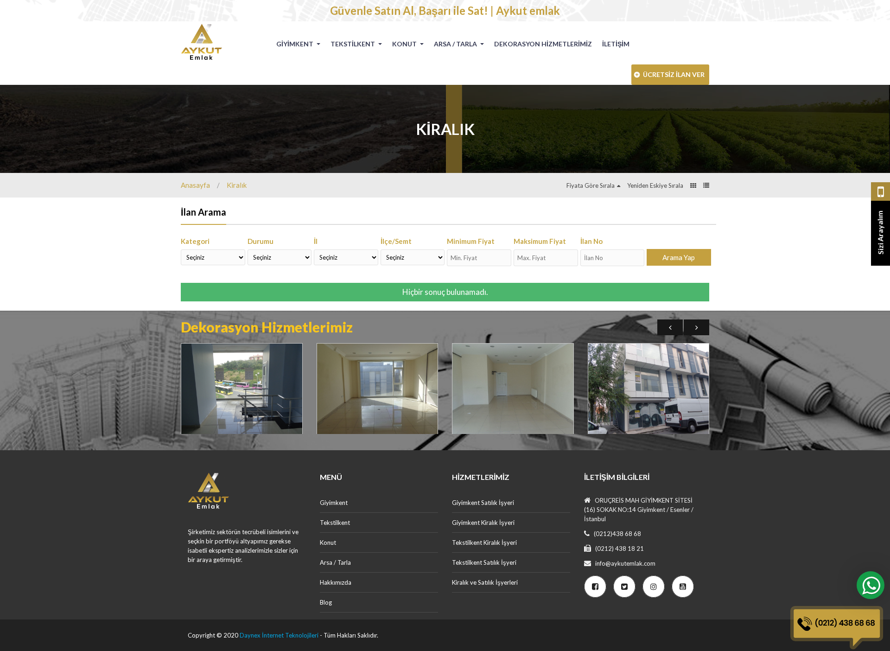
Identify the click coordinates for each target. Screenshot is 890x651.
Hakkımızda (335, 582)
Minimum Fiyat (471, 241)
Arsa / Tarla (456, 44)
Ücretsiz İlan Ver (674, 74)
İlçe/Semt (396, 241)
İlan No (591, 241)
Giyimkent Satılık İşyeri (483, 502)
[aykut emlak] (205, 41)
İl (316, 241)
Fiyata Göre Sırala (590, 185)
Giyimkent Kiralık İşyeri (483, 522)
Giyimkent (295, 44)
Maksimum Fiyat (540, 241)
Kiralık (237, 185)
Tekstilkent (353, 44)
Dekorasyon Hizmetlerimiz (543, 44)
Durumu (260, 241)
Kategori (195, 241)
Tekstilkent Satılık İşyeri (484, 562)
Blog (326, 602)
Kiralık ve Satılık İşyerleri (485, 582)
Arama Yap (678, 257)
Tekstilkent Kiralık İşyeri (484, 542)
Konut (405, 44)
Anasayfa (195, 185)
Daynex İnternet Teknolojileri (279, 635)
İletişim (615, 44)
